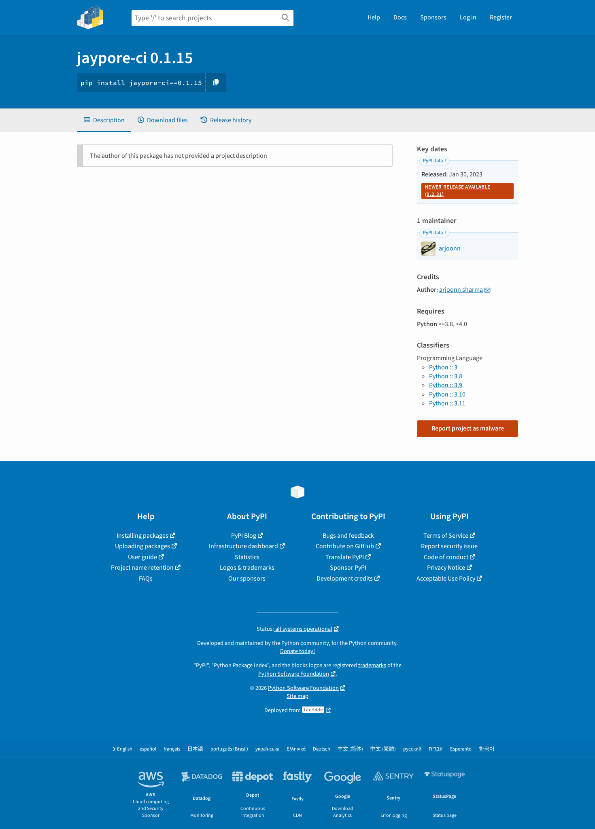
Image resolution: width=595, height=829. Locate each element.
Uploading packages (142, 546)
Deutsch (321, 749)
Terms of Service (445, 535)
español (148, 749)
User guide (142, 557)
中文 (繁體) (383, 749)
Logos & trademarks (247, 567)
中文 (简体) (350, 749)
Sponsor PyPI (348, 567)
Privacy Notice (446, 567)
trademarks (372, 665)
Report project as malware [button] (467, 428)
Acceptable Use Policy (445, 578)
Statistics (247, 557)
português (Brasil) (229, 749)
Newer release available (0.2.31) (457, 190)
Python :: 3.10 (447, 394)
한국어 (487, 749)
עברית (436, 749)
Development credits (345, 578)
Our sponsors (247, 578)
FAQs (146, 578)
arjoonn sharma (461, 289)
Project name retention (142, 567)
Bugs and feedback (348, 535)
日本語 (195, 749)
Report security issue (449, 546)
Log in (468, 17)
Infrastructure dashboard (243, 546)
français (172, 749)
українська (267, 749)
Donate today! (297, 651)
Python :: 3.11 (447, 403)
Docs (400, 17)
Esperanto (461, 749)
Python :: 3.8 (445, 376)
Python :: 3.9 (445, 385)
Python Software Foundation (293, 674)
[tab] (104, 120)
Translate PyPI (344, 557)
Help (374, 17)
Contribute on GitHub (345, 546)
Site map (297, 696)
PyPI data (433, 160)
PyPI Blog (243, 535)
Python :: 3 (443, 367)
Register (501, 17)
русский (412, 749)
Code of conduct (446, 557)
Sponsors (433, 17)
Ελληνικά (296, 749)
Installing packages (142, 535)
